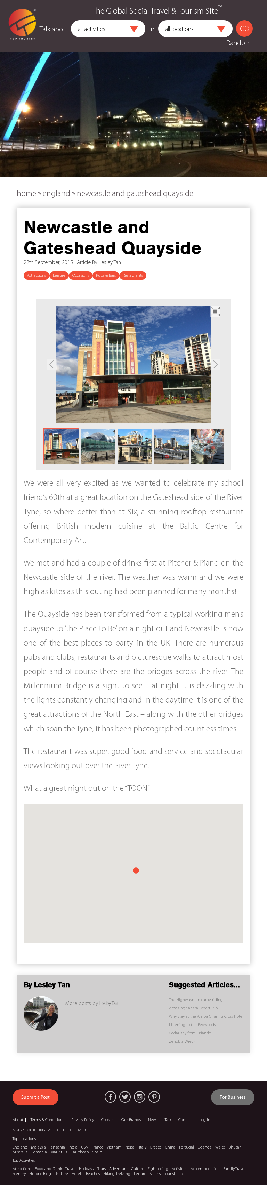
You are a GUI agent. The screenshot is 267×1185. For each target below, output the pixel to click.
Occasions (80, 276)
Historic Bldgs (40, 1174)
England (56, 194)
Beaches (93, 1174)
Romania (39, 1152)
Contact (185, 1120)
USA (84, 1147)
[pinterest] (154, 1097)
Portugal (186, 1147)
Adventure (118, 1169)
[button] (133, 29)
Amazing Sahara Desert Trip (193, 1008)
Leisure (59, 276)
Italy (142, 1147)
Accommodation (205, 1169)
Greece (156, 1147)
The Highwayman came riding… (198, 1000)
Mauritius (58, 1152)
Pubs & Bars (106, 276)
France (97, 1147)
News (152, 1120)
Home (26, 194)
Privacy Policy (82, 1120)
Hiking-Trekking (116, 1174)
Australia (20, 1152)
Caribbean (80, 1152)
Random (238, 43)
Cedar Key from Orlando (190, 1033)
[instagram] (139, 1097)
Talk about (54, 29)
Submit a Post (35, 1097)
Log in (204, 1120)
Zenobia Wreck (182, 1042)
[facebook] (110, 1097)
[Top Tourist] (22, 26)
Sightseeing (158, 1169)
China (170, 1147)
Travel (70, 1169)
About (18, 1120)
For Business (233, 1097)
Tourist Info (173, 1174)
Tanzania (57, 1147)
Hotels (77, 1174)
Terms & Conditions (47, 1120)
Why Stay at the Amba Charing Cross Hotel (206, 1017)
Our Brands (131, 1120)
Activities (179, 1169)
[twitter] (125, 1097)
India (73, 1147)
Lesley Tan (108, 1003)
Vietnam (114, 1147)
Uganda (204, 1147)
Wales (220, 1147)
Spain (97, 1152)
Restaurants (133, 276)
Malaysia (38, 1147)
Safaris (155, 1174)
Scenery (19, 1174)
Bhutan (235, 1147)
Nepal (130, 1147)
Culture (137, 1169)
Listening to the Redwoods (192, 1025)
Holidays (86, 1169)
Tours (101, 1169)
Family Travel (234, 1169)
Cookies (107, 1120)
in (151, 29)
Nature (62, 1174)
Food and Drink (48, 1169)
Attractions (36, 276)
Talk (168, 1120)
